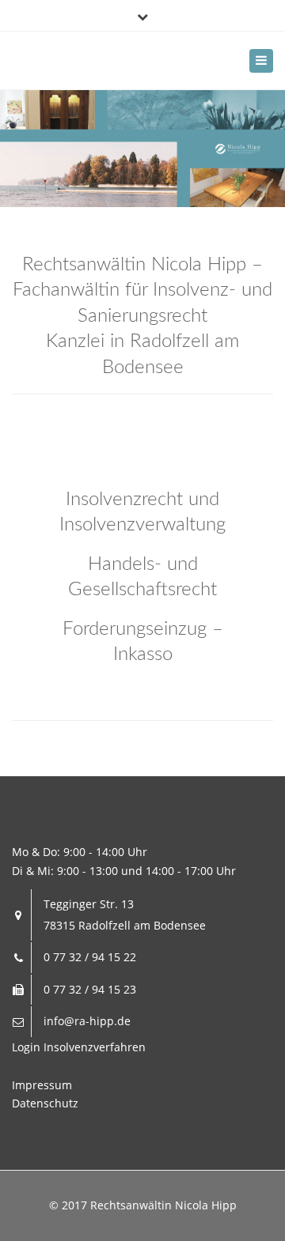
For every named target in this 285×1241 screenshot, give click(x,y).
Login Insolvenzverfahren (79, 1046)
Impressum (42, 1084)
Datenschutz (45, 1103)
